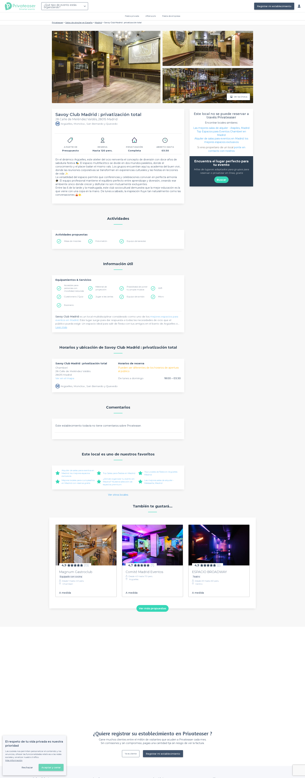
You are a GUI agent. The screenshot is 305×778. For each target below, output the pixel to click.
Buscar (221, 179)
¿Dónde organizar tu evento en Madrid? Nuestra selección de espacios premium (118, 481)
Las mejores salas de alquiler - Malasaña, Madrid (159, 481)
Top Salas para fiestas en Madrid (119, 473)
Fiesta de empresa (171, 16)
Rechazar (27, 767)
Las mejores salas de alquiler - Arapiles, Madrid (221, 128)
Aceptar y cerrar (51, 767)
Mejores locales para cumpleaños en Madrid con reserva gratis (78, 481)
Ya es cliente (131, 753)
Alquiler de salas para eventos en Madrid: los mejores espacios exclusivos (78, 473)
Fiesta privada (132, 16)
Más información (13, 760)
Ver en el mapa (64, 378)
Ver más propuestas (152, 608)
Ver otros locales (118, 494)
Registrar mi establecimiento (274, 6)
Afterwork (150, 16)
